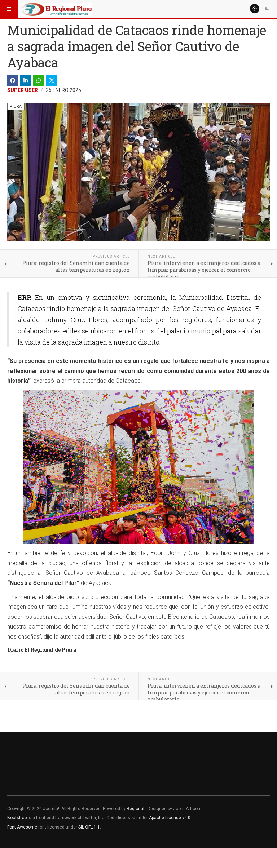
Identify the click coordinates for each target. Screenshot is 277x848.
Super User (22, 90)
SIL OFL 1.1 (89, 827)
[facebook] (12, 80)
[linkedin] (25, 80)
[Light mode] (254, 8)
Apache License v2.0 (169, 817)
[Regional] (57, 9)
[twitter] (51, 80)
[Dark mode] (267, 8)
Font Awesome (22, 827)
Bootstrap (17, 817)
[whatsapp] (38, 80)
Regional (135, 808)
